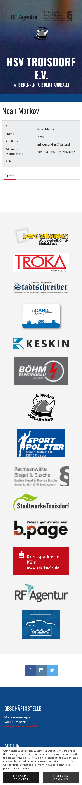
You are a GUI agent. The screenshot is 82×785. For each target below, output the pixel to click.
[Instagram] (41, 670)
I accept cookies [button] (21, 777)
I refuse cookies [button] (60, 777)
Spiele (9, 175)
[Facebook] (30, 670)
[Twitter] (52, 670)
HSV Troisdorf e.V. (41, 68)
